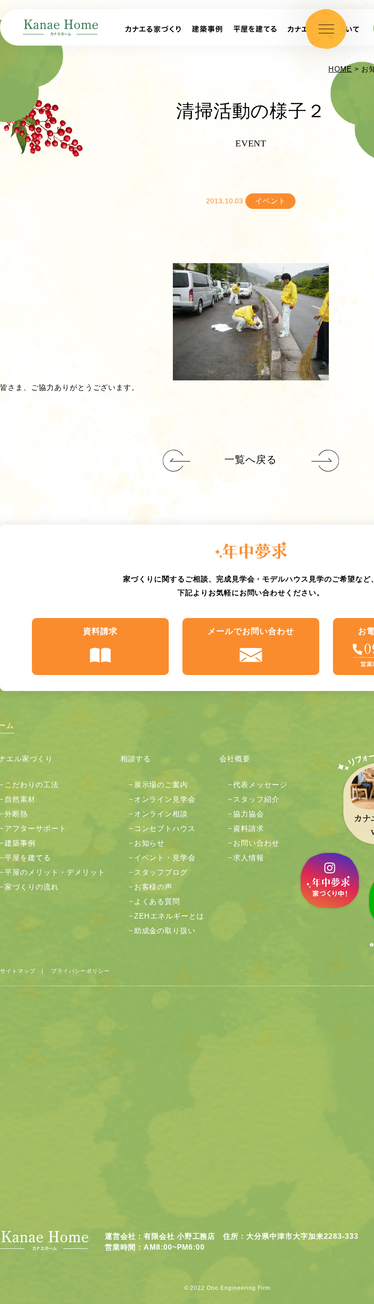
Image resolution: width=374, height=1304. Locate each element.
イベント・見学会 (165, 858)
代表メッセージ (260, 785)
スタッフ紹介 (256, 799)
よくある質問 (157, 901)
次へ (176, 461)
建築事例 (20, 843)
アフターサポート (36, 828)
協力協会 (248, 814)
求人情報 (248, 858)
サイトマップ (18, 971)
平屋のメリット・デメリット (55, 872)
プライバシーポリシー (80, 971)
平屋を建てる (28, 858)
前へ (325, 461)
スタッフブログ (161, 872)
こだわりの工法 (32, 785)
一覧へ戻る (251, 459)
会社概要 (234, 759)
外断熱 (16, 814)
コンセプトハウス (165, 828)
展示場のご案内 (161, 785)
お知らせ (149, 843)
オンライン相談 (161, 814)
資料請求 (100, 631)
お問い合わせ (256, 843)
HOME (340, 69)
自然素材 (20, 799)
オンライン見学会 (165, 799)
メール (251, 631)
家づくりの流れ (32, 887)
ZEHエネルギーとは (169, 916)
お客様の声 (153, 887)
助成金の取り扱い (165, 931)
